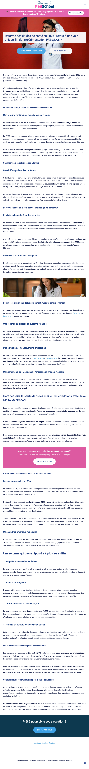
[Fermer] (85, 763)
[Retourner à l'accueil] (44, 4)
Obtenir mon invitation (76, 13)
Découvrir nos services (31, 51)
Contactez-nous (44, 730)
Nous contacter (61, 51)
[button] (85, 4)
